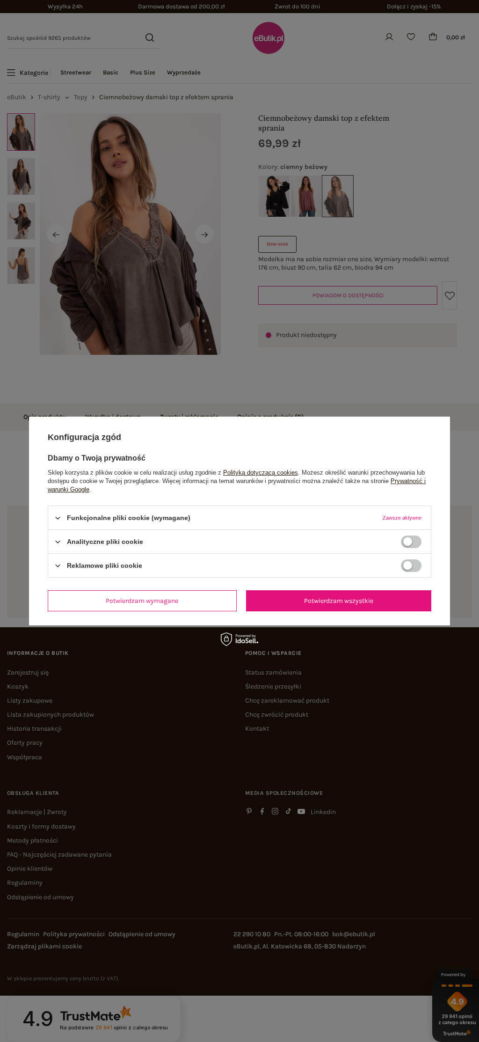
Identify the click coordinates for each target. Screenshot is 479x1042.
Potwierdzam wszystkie (338, 600)
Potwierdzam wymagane (142, 600)
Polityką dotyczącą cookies (260, 472)
